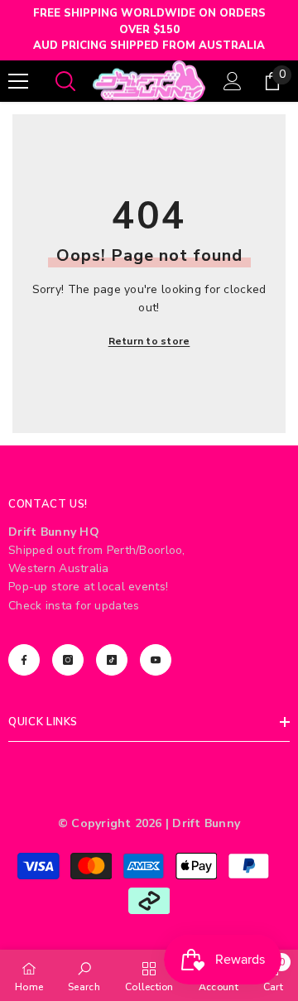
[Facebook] (24, 660)
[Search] (65, 81)
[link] (84, 975)
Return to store (149, 341)
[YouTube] (155, 660)
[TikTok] (111, 660)
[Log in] (232, 81)
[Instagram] (68, 660)
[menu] (18, 81)
